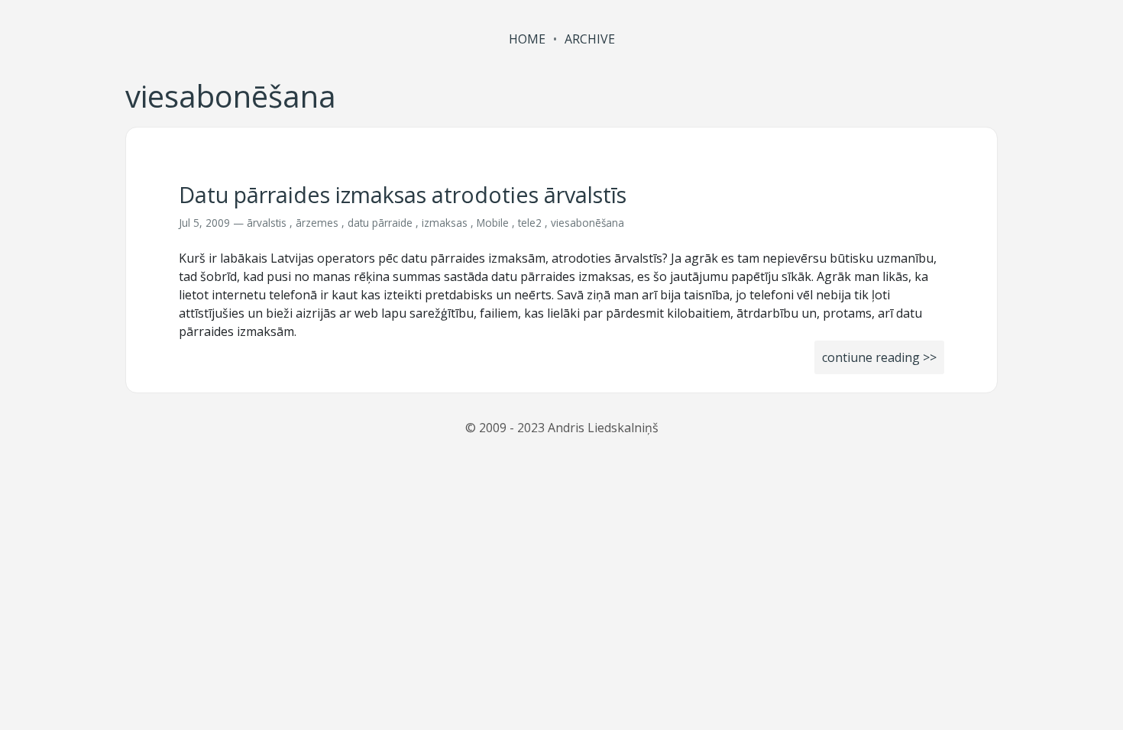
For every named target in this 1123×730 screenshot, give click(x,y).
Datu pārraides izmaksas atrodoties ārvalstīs (402, 194)
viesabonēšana (587, 222)
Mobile (493, 222)
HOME (527, 39)
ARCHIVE (590, 39)
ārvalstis (266, 222)
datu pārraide (380, 222)
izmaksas (445, 222)
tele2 (530, 222)
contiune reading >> (879, 357)
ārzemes (317, 222)
